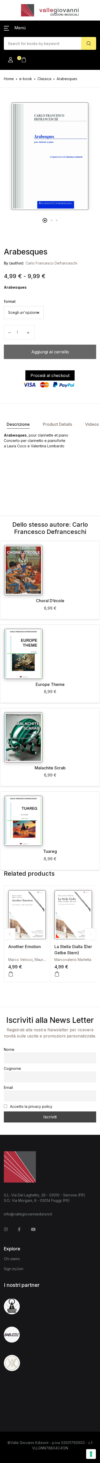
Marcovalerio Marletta (72, 959)
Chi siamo (12, 1259)
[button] (15, 28)
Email (8, 1087)
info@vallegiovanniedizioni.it (28, 1214)
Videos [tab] (92, 424)
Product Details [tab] (57, 424)
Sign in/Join (13, 1269)
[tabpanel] (50, 156)
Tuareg (50, 851)
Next (90, 934)
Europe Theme (50, 684)
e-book (25, 79)
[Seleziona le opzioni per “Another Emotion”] (10, 974)
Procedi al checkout (50, 375)
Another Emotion (24, 946)
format (10, 301)
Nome (9, 1049)
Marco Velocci (20, 959)
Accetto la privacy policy (30, 1106)
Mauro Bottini (46, 959)
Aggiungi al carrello (50, 351)
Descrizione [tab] (18, 424)
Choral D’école (50, 600)
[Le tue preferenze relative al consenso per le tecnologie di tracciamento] (91, 1454)
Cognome (12, 1068)
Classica (44, 79)
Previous (9, 934)
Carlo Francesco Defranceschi (51, 263)
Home (9, 79)
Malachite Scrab (50, 767)
